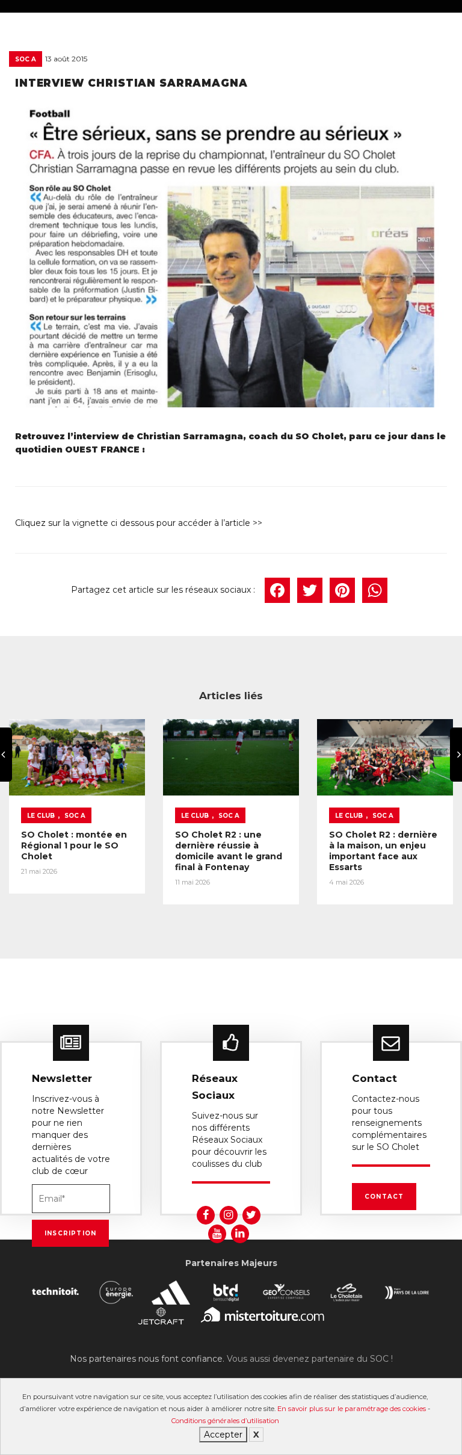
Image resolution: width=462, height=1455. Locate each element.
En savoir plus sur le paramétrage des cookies (351, 1408)
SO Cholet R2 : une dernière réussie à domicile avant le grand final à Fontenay (228, 851)
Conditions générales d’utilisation (225, 1420)
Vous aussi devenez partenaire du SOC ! (310, 1358)
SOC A (25, 59)
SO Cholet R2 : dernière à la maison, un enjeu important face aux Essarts (383, 851)
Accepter (223, 1434)
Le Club (41, 816)
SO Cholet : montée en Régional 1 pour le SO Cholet (74, 845)
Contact (384, 1196)
